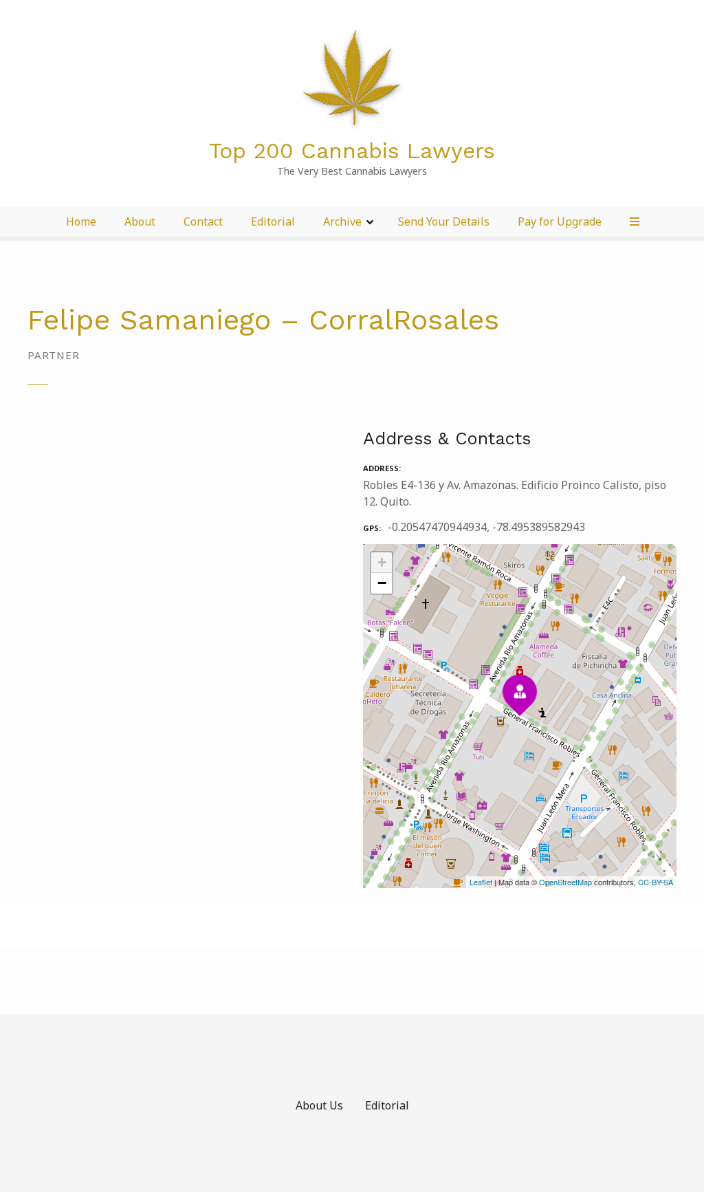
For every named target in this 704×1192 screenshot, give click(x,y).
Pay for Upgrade (560, 221)
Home (81, 221)
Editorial (273, 221)
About (139, 221)
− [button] (381, 583)
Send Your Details (444, 221)
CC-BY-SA (655, 881)
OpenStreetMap (565, 881)
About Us (319, 1105)
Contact (203, 221)
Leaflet (481, 881)
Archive (342, 221)
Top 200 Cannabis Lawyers (352, 151)
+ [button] (381, 562)
